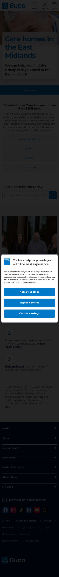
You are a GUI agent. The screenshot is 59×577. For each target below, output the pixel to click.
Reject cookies (29, 303)
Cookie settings (29, 313)
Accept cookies (29, 292)
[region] (29, 288)
